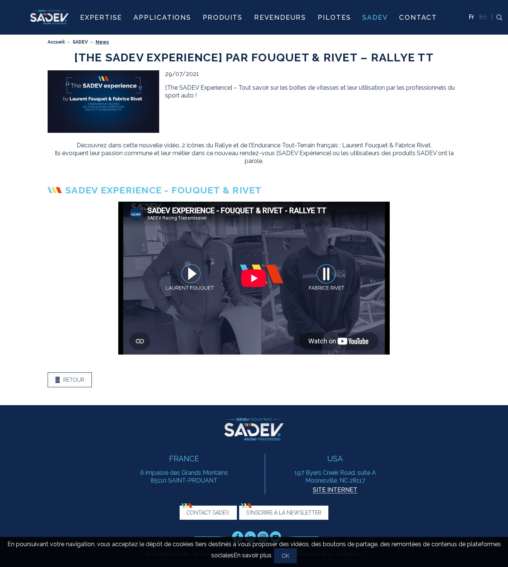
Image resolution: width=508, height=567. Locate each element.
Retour (73, 380)
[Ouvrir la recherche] (497, 17)
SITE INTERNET (335, 489)
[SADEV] (49, 17)
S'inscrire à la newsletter (283, 513)
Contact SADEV (208, 513)
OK (285, 556)
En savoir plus (252, 555)
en (482, 16)
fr (471, 16)
